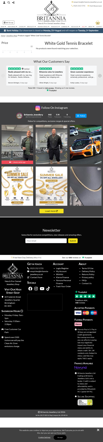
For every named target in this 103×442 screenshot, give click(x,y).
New (40, 23)
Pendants (54, 26)
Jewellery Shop (59, 23)
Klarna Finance (62, 277)
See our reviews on (71, 257)
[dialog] (51, 435)
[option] (26, 257)
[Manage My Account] (4, 2)
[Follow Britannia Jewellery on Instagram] (36, 289)
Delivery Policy (88, 271)
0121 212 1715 (36, 268)
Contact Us (87, 283)
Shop (2, 26)
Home (3, 36)
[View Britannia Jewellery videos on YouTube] (42, 289)
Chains (21, 26)
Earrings (64, 26)
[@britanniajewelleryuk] (19, 115)
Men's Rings (11, 26)
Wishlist (59, 274)
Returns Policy (88, 274)
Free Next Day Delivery (23, 257)
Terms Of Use (87, 268)
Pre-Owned (48, 23)
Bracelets (30, 26)
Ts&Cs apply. (87, 358)
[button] (9, 2)
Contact (99, 26)
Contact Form (36, 277)
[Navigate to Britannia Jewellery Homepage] (51, 12)
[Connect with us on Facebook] (30, 289)
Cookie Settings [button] (44, 437)
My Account (61, 271)
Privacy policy (88, 277)
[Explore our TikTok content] (48, 289)
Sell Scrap (9, 22)
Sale (83, 26)
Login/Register (62, 268)
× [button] (98, 430)
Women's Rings (43, 26)
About (90, 26)
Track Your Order (63, 286)
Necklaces (74, 26)
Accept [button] (60, 437)
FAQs (84, 280)
